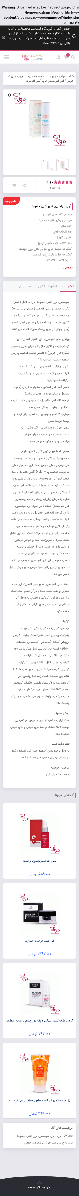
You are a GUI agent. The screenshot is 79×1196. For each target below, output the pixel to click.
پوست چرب (66, 1142)
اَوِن (59, 1136)
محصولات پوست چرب (30, 76)
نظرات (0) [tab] (25, 286)
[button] (9, 95)
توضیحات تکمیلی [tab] (46, 286)
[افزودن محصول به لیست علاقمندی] (15, 185)
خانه (71, 76)
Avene (68, 1136)
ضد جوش (50, 1142)
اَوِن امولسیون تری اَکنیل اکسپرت (35, 1136)
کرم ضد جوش (32, 1142)
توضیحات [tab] (68, 286)
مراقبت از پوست (56, 76)
